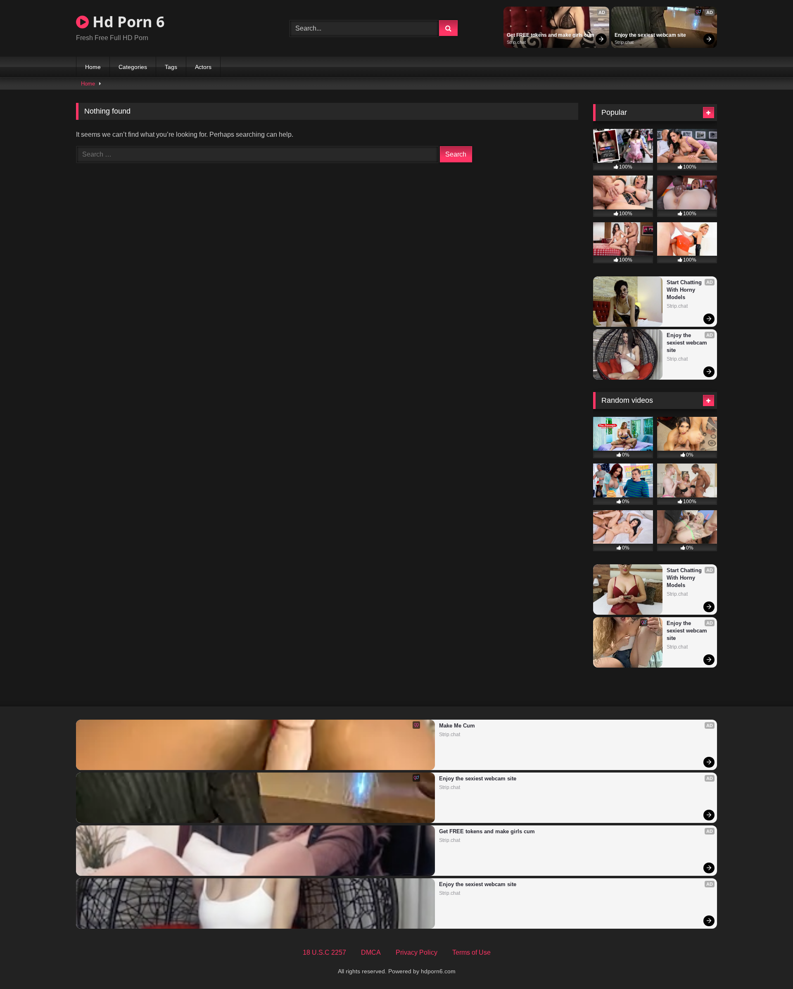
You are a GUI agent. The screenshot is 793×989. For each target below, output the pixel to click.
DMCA (371, 952)
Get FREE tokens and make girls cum (550, 35)
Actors (203, 67)
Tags (171, 67)
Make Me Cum (457, 726)
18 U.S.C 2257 (324, 952)
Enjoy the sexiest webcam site (650, 35)
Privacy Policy (416, 952)
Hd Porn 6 (127, 22)
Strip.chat (516, 42)
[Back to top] (767, 964)
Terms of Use (471, 952)
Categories (133, 67)
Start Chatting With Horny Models (685, 289)
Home (93, 67)
